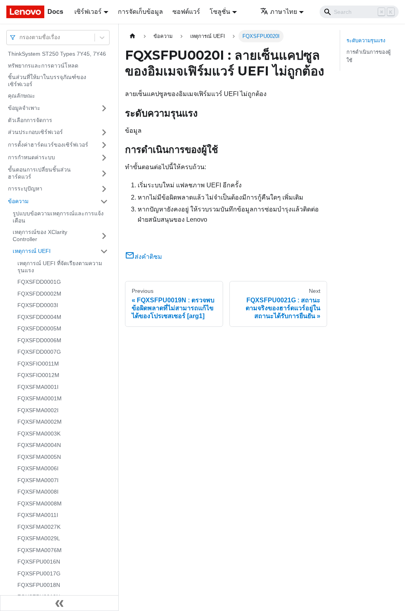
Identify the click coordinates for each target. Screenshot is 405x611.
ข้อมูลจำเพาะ (24, 108)
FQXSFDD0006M (39, 340)
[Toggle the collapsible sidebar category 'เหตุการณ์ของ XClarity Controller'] (104, 235)
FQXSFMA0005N (39, 457)
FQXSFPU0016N (38, 561)
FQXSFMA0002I (38, 410)
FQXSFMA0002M (39, 422)
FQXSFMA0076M (39, 550)
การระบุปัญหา (25, 188)
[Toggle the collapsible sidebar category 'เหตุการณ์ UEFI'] (104, 251)
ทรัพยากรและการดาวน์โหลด (43, 65)
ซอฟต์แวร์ (186, 11)
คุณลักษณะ (21, 95)
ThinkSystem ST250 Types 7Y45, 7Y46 (57, 54)
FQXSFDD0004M (39, 317)
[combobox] (20, 37)
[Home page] (132, 36)
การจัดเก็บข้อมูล (140, 11)
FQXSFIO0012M (38, 375)
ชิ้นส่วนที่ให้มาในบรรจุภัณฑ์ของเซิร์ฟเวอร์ (47, 80)
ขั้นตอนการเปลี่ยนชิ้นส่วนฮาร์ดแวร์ (39, 173)
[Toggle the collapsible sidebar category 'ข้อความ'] (104, 201)
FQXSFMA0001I (38, 387)
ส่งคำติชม (148, 256)
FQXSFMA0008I (38, 491)
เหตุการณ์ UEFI (32, 251)
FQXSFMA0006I (38, 468)
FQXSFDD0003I (37, 305)
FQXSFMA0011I (37, 515)
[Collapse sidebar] (59, 603)
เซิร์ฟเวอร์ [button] (88, 11)
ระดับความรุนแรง (365, 40)
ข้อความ (18, 201)
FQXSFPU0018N (38, 585)
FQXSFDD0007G (39, 352)
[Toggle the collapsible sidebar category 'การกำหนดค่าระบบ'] (104, 157)
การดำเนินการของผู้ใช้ (368, 56)
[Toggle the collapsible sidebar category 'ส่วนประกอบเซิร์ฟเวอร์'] (104, 132)
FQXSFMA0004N (39, 445)
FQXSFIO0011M (38, 363)
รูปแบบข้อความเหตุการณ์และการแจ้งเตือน (58, 217)
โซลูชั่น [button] (220, 11)
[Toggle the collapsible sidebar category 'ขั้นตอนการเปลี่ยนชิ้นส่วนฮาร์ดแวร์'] (104, 173)
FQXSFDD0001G (39, 282)
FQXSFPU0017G (39, 573)
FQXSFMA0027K (39, 527)
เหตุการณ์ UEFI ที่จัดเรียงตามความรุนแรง (59, 266)
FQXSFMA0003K (39, 433)
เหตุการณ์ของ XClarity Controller (40, 235)
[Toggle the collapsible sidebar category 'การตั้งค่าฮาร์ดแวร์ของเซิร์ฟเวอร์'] (104, 145)
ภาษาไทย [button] (283, 11)
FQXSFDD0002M (39, 293)
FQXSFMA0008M (39, 503)
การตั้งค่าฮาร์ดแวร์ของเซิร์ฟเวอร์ (48, 144)
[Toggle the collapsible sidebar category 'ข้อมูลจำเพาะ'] (104, 108)
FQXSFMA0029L (38, 538)
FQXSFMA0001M (39, 398)
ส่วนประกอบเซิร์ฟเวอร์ (35, 132)
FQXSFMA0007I (38, 480)
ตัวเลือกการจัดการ (30, 120)
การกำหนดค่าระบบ (31, 157)
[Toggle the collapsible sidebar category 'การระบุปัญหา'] (104, 189)
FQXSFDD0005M (39, 328)
